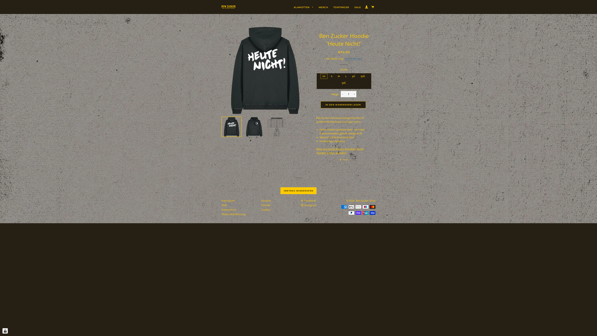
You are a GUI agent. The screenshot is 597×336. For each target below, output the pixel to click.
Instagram (310, 205)
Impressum (228, 200)
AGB (224, 205)
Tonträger (341, 7)
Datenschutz (229, 209)
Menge (335, 94)
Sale (357, 7)
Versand (266, 200)
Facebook (310, 200)
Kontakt (265, 205)
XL (353, 76)
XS (324, 76)
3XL (344, 83)
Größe (344, 69)
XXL (363, 76)
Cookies (265, 209)
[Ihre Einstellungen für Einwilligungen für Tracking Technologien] (5, 331)
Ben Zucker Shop (365, 200)
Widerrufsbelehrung (233, 214)
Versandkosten (353, 58)
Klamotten (302, 7)
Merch (323, 7)
